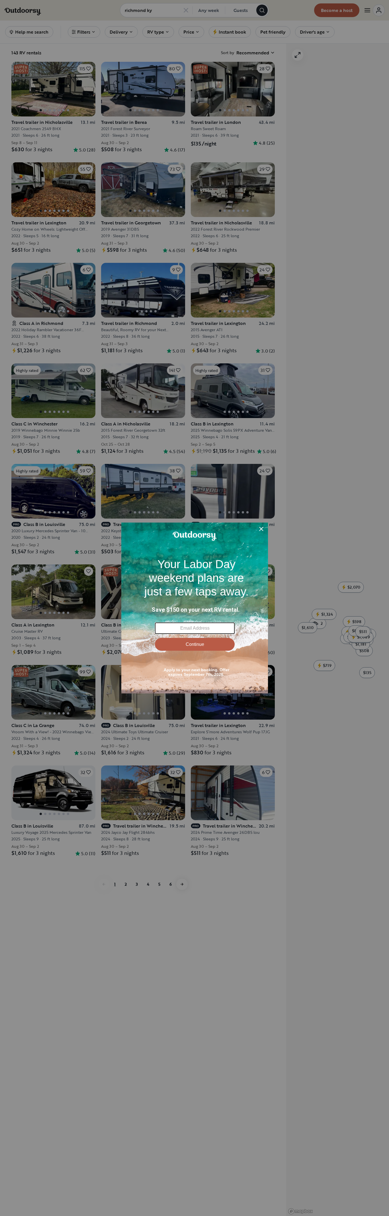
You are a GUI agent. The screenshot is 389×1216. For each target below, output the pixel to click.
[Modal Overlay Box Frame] (194, 608)
